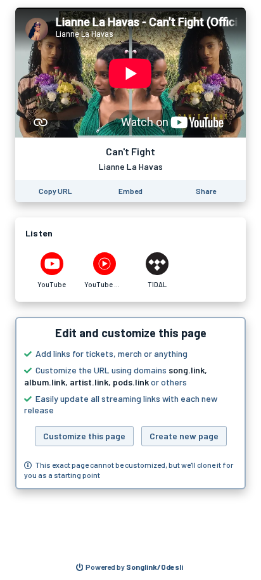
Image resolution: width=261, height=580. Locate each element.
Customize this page (84, 435)
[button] (130, 403)
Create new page (184, 435)
